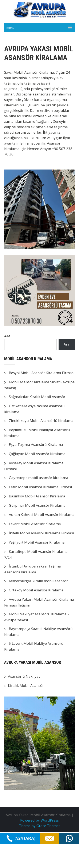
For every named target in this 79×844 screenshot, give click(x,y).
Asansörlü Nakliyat (24, 676)
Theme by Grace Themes (39, 825)
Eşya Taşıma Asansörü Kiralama (36, 444)
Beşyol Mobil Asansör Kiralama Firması (42, 372)
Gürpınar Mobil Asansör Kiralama (37, 505)
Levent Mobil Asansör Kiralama (35, 523)
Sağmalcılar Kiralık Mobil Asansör (37, 396)
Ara (7, 336)
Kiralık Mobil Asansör (26, 685)
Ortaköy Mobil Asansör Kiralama (36, 590)
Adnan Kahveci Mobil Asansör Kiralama (42, 514)
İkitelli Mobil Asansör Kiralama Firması (41, 533)
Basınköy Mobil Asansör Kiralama (37, 496)
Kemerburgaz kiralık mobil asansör (38, 580)
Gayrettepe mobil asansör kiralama (38, 477)
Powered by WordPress (39, 820)
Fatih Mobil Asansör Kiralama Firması (40, 486)
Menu (10, 27)
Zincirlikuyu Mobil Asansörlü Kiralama (41, 420)
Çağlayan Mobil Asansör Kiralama (37, 453)
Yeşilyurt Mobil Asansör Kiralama (37, 542)
